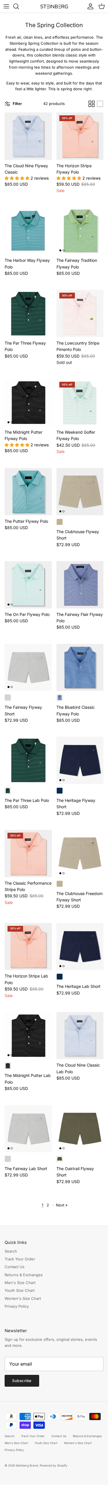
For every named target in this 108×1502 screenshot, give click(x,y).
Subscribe (22, 1380)
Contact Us (14, 1266)
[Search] (19, 6)
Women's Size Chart (23, 1298)
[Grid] (91, 103)
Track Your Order (20, 1259)
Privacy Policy (17, 1306)
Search (11, 1251)
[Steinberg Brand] (54, 6)
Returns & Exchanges (24, 1274)
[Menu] (6, 6)
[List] (99, 103)
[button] (18, 178)
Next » (62, 1205)
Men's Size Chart (20, 1282)
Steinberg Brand (27, 1465)
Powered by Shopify (53, 1465)
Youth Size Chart (20, 1290)
